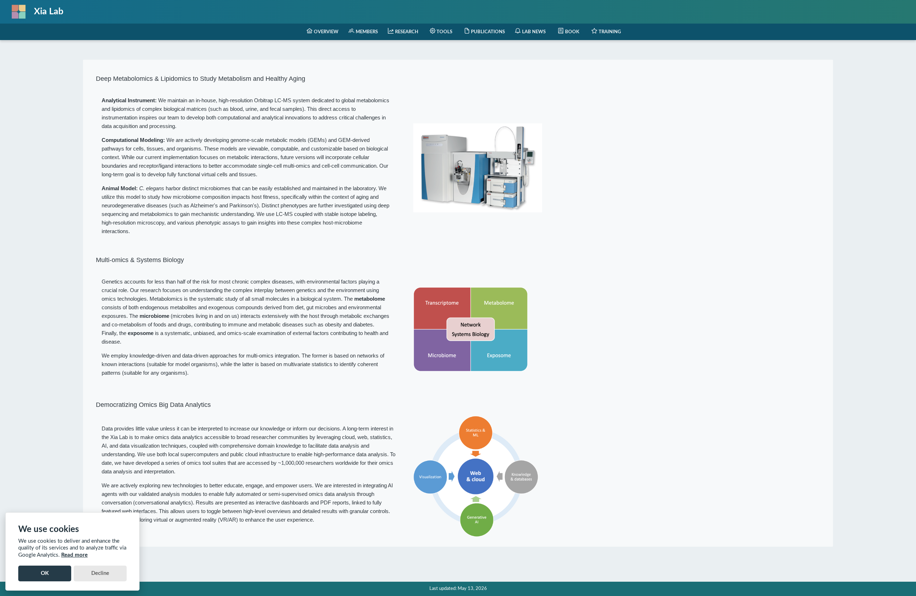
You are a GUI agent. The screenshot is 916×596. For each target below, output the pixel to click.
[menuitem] (323, 32)
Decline (100, 573)
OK (45, 573)
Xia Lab (48, 11)
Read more (74, 555)
